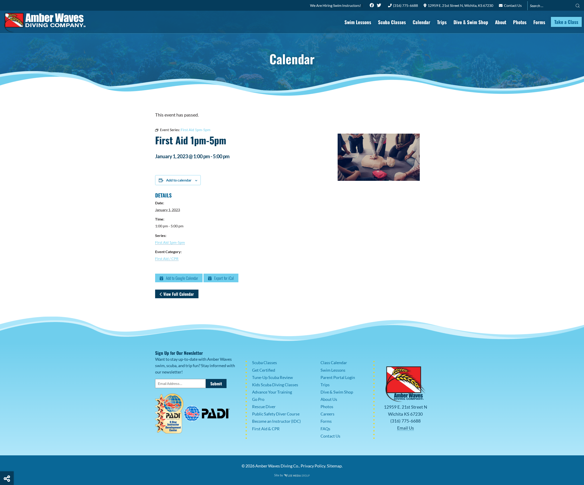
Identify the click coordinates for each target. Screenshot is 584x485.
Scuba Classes (392, 22)
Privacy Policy (313, 465)
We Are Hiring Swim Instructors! (336, 5)
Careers (327, 414)
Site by (279, 475)
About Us (329, 399)
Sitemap (334, 465)
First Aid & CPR (266, 428)
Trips (442, 22)
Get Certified (263, 370)
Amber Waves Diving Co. (277, 465)
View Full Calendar (178, 294)
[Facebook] (372, 5)
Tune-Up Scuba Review (272, 377)
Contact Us (512, 5)
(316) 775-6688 (405, 5)
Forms (539, 22)
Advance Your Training (272, 392)
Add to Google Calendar (180, 278)
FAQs (325, 428)
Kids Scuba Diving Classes (275, 384)
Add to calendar (179, 180)
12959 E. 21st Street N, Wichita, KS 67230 (460, 5)
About (500, 22)
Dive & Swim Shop (471, 22)
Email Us (405, 428)
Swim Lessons (357, 22)
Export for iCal (222, 278)
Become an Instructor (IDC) (276, 421)
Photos (520, 22)
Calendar (421, 22)
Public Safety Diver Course (276, 414)
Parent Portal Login (338, 377)
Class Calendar (334, 362)
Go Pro (258, 399)
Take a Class (566, 21)
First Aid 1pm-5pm (170, 242)
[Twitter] (379, 5)
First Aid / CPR (166, 258)
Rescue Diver (264, 406)
